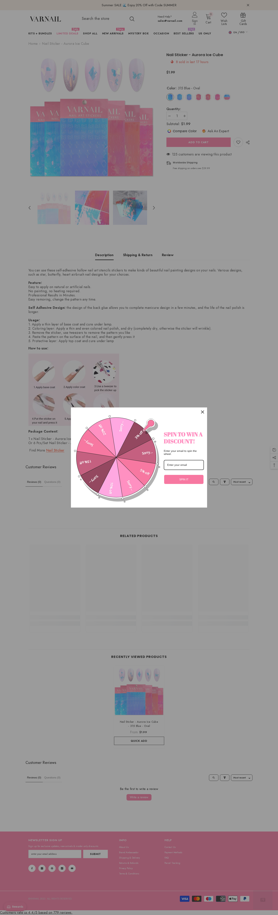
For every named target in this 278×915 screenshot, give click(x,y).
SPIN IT (184, 479)
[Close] (202, 412)
